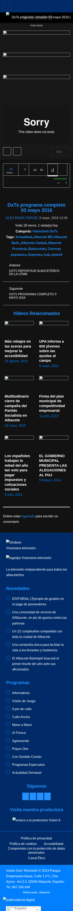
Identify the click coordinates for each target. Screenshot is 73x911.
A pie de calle (22, 709)
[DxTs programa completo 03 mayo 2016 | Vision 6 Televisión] (39, 5)
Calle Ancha (21, 717)
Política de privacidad (36, 838)
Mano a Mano (22, 725)
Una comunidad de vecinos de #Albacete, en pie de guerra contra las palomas (39, 617)
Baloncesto (37, 249)
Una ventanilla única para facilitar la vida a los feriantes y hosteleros (38, 647)
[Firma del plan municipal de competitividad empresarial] (53, 384)
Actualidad (23, 237)
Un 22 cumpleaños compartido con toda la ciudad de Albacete (37, 634)
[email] (33, 796)
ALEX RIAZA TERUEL (22, 218)
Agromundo (20, 741)
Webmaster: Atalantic (36, 892)
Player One (20, 749)
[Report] (62, 169)
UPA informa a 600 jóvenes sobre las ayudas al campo (52, 351)
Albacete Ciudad (33, 243)
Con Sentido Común (27, 756)
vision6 (56, 254)
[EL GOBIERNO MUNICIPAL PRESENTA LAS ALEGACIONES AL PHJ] (53, 444)
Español (20, 908)
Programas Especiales (28, 764)
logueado (28, 516)
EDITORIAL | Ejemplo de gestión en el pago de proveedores (38, 601)
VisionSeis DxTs (45, 231)
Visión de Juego (23, 701)
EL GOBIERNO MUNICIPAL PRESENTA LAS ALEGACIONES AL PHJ (53, 465)
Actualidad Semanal (26, 772)
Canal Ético (36, 858)
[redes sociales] (25, 796)
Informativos (21, 693)
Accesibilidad (53, 844)
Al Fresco (19, 732)
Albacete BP (42, 237)
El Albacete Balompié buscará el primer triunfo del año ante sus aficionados (35, 664)
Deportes (35, 254)
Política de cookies (23, 844)
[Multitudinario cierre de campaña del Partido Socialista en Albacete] (19, 384)
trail (46, 254)
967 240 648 (21, 887)
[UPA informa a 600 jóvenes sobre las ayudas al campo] (53, 329)
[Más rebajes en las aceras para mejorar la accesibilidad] (19, 329)
